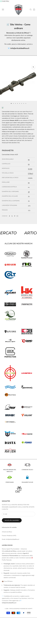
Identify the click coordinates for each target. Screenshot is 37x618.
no (29, 160)
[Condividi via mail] (17, 216)
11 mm (30, 169)
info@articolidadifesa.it (19, 48)
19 (29, 192)
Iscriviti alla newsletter (12, 520)
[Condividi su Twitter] (12, 216)
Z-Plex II (30, 173)
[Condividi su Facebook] (9, 216)
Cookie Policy (5, 1)
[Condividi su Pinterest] (14, 216)
